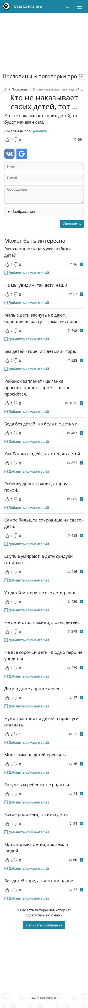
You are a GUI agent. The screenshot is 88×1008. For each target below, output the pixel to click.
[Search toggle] (67, 7)
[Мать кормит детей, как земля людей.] (81, 860)
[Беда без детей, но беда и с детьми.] (81, 433)
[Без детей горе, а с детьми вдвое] (81, 889)
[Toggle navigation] (79, 6)
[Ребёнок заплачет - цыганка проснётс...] (81, 403)
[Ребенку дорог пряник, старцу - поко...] (81, 499)
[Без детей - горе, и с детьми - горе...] (81, 360)
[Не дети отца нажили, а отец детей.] (81, 631)
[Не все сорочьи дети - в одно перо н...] (81, 667)
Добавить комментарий (28, 272)
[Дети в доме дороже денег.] (81, 697)
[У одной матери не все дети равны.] (81, 601)
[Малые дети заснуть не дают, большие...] (81, 330)
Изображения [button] (23, 211)
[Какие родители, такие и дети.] (81, 823)
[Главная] (8, 6)
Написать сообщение (44, 925)
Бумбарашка (28, 6)
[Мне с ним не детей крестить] (81, 763)
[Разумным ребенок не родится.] (81, 793)
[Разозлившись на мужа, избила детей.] (81, 264)
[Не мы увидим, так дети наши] (81, 294)
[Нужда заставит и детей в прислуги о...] (81, 734)
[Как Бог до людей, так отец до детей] (81, 462)
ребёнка (40, 131)
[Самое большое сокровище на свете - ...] (81, 535)
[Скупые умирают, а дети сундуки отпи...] (81, 571)
